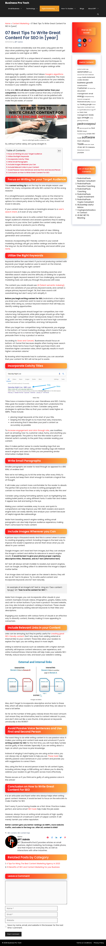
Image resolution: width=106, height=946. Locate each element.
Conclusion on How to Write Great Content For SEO (28, 172)
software (88, 137)
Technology (30, 8)
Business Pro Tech (17, 3)
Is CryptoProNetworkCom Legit (85, 110)
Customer (82, 88)
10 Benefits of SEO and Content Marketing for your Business (33, 867)
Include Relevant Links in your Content (23, 167)
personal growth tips (85, 128)
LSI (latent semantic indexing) (50, 285)
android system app (82, 69)
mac (85, 112)
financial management (83, 99)
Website (91, 147)
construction (82, 85)
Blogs (82, 8)
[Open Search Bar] (98, 14)
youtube (80, 152)
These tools (53, 756)
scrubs (89, 134)
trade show (87, 144)
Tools (80, 144)
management (82, 115)
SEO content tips (23, 833)
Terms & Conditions (84, 943)
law (78, 112)
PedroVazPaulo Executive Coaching (86, 185)
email (91, 93)
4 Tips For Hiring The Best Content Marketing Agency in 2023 (33, 863)
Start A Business (83, 141)
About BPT (92, 8)
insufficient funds (90, 107)
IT (95, 110)
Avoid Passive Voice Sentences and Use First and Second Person (34, 170)
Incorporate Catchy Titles (18, 159)
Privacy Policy (99, 943)
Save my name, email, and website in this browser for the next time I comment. (35, 926)
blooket (86, 80)
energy (80, 96)
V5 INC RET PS (82, 147)
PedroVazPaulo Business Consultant (86, 179)
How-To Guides (67, 8)
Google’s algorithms (54, 74)
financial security (83, 102)
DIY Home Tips (91, 88)
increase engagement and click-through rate (28, 430)
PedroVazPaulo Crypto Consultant (85, 200)
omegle (85, 117)
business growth (85, 82)
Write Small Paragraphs (18, 162)
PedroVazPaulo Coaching (84, 190)
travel (92, 144)
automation (83, 72)
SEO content (12, 833)
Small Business (13, 8)
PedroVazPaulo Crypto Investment (85, 195)
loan (81, 112)
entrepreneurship (89, 96)
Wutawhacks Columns (83, 150)
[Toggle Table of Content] (58, 151)
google (89, 104)
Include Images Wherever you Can (22, 164)
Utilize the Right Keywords (18, 156)
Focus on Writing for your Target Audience (25, 154)
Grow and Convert (25, 340)
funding (83, 104)
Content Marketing (20, 23)
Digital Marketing (48, 8)
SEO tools (32, 809)
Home (7, 23)
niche (7, 249)
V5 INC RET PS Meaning (83, 216)
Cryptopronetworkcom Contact (86, 211)
